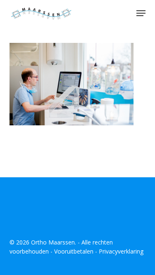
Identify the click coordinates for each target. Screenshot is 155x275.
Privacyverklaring (121, 251)
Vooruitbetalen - (76, 251)
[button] (140, 13)
